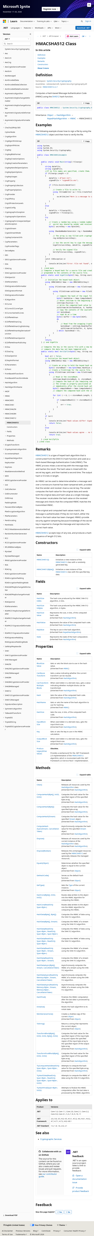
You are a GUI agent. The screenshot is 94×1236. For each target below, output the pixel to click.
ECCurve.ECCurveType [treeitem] (14, 308)
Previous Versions (23, 1231)
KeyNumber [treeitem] (10, 462)
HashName (41, 702)
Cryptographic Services (51, 1139)
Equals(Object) (43, 863)
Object (50, 115)
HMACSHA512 (42, 134)
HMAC (73, 118)
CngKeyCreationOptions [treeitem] (15, 159)
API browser (54, 36)
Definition (42, 55)
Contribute (46, 1231)
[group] (64, 107)
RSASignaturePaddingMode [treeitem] (16, 642)
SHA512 (55, 96)
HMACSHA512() (43, 559)
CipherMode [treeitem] (10, 132)
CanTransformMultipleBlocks (42, 685)
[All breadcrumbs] (38, 36)
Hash (39, 695)
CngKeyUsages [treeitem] (11, 176)
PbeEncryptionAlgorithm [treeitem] (15, 511)
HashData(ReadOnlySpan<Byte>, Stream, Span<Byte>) (45, 951)
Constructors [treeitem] (12, 427)
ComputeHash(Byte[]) (45, 807)
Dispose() (40, 838)
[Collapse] (30, 34)
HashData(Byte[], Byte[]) (46, 914)
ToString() (41, 1023)
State (39, 637)
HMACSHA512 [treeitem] (13, 422)
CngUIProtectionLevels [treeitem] (14, 203)
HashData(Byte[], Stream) (47, 921)
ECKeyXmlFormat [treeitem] (12, 360)
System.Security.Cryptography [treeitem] (17, 49)
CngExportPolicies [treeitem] (12, 145)
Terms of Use (7, 1234)
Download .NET (83, 28)
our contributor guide (48, 1175)
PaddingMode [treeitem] (10, 502)
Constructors (43, 64)
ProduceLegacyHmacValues (42, 751)
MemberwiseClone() (45, 1014)
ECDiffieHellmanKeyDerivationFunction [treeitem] (17, 332)
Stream (72, 819)
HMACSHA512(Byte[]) (45, 569)
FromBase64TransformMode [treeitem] (16, 378)
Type (71, 885)
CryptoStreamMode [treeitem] (13, 233)
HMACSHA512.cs (49, 87)
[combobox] (17, 39)
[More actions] (90, 36)
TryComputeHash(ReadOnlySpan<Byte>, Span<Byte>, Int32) (48, 1068)
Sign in (88, 21)
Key (38, 731)
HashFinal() (41, 997)
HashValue (41, 622)
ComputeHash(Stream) (46, 816)
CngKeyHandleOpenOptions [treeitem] (16, 167)
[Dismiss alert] (89, 5)
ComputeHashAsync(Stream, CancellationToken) (48, 828)
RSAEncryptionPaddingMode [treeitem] (16, 582)
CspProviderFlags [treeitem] (12, 246)
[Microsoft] (4, 21)
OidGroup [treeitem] (9, 498)
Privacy (56, 1231)
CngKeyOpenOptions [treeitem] (13, 172)
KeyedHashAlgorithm (57, 118)
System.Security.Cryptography (59, 81)
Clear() (39, 785)
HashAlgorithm (64, 115)
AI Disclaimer (7, 1231)
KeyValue (40, 629)
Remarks (41, 61)
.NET (44, 36)
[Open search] (81, 21)
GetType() (40, 885)
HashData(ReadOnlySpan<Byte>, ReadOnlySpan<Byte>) (46, 941)
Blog (35, 1231)
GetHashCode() (43, 875)
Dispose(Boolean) (44, 851)
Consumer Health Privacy (74, 1231)
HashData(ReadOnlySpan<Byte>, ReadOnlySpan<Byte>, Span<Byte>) (47, 931)
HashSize (40, 712)
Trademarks (20, 1234)
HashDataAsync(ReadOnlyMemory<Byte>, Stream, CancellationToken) (47, 977)
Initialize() (41, 1007)
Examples (41, 58)
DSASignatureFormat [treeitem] (13, 291)
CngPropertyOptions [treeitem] (13, 190)
